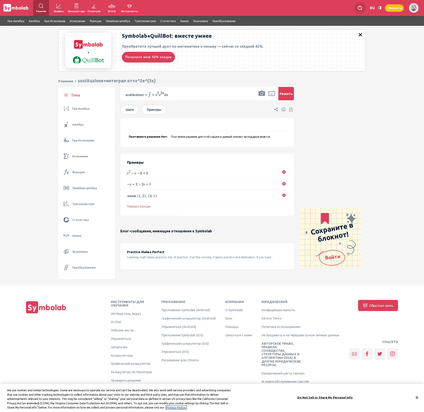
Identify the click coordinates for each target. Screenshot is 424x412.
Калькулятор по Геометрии (131, 372)
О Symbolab (234, 310)
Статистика (80, 220)
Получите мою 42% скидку (148, 57)
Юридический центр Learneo (282, 373)
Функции (78, 172)
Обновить (394, 7)
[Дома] (46, 313)
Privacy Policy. (176, 407)
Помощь (231, 327)
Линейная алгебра (84, 188)
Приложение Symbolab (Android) (185, 310)
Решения (65, 81)
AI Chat (116, 322)
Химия (76, 235)
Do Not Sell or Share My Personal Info (325, 397)
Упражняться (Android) (178, 327)
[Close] (417, 398)
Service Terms (271, 318)
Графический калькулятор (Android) (188, 318)
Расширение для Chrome (179, 360)
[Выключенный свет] (379, 8)
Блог (228, 318)
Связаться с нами (238, 335)
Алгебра (77, 124)
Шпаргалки (119, 347)
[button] (261, 96)
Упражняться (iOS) (175, 352)
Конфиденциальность (278, 310)
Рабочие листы (122, 330)
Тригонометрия (83, 204)
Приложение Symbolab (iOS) (182, 335)
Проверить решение (126, 380)
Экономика (80, 251)
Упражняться (121, 339)
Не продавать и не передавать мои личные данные (300, 335)
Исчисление (80, 156)
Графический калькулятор (130, 363)
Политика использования (280, 327)
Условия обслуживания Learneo (285, 381)
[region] (212, 398)
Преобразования (84, 267)
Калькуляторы (122, 355)
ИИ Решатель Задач (126, 313)
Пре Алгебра (80, 108)
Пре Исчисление (83, 140)
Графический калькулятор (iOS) (185, 343)
